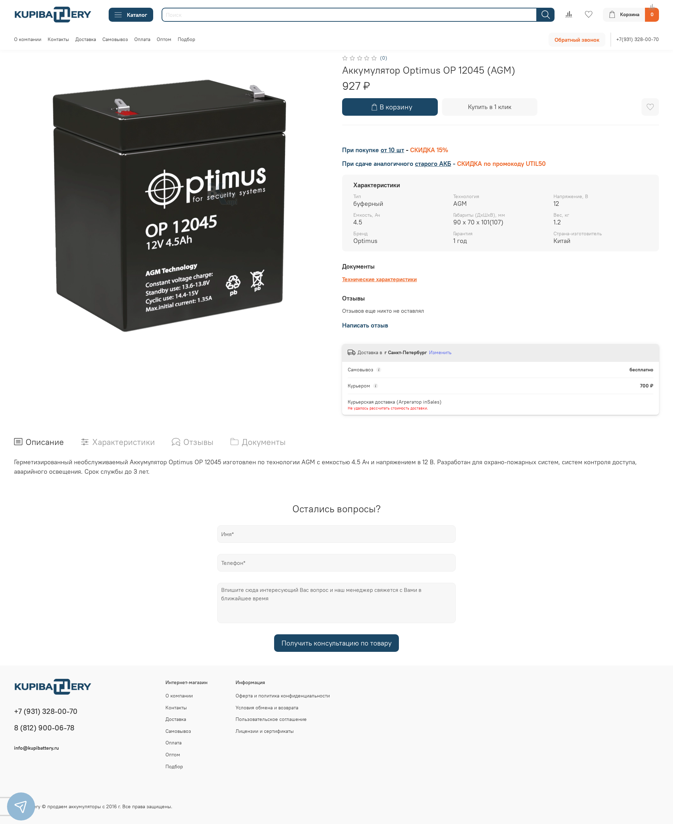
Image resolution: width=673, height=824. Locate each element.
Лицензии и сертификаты (265, 731)
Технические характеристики (379, 279)
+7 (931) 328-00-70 (45, 711)
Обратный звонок (577, 39)
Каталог (137, 14)
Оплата (142, 39)
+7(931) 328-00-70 (637, 39)
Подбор (186, 39)
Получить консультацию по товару (336, 643)
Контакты (58, 39)
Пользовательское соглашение (271, 719)
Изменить (440, 352)
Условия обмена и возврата (267, 707)
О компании (27, 39)
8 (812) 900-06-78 (44, 727)
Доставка (85, 39)
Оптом (164, 39)
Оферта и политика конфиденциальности (283, 696)
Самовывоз (115, 39)
